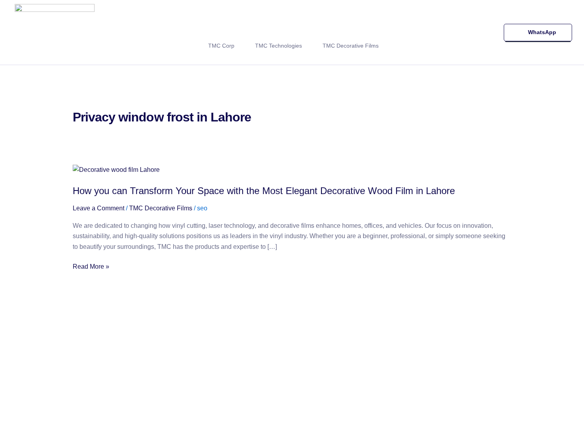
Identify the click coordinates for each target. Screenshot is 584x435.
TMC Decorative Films (351, 45)
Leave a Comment (98, 208)
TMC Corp (221, 45)
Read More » (91, 267)
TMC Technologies (278, 45)
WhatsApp (542, 32)
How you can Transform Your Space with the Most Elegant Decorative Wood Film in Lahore (264, 190)
